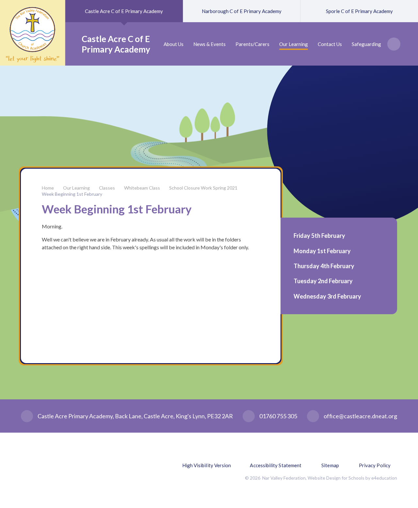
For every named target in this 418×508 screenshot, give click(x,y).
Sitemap (330, 465)
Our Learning (76, 188)
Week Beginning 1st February (72, 194)
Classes (107, 188)
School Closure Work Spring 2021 (203, 188)
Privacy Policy (375, 465)
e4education (384, 478)
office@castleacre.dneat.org (360, 416)
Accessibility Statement (275, 465)
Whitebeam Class (142, 188)
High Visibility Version (206, 465)
